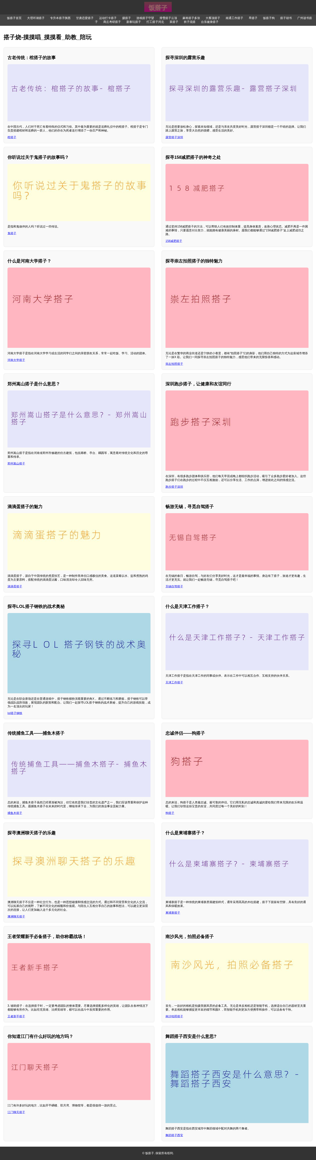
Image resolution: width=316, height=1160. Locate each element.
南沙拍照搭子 (174, 1016)
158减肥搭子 (173, 240)
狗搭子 (169, 813)
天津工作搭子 (174, 682)
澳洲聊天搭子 (16, 916)
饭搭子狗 (269, 18)
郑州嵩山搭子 (16, 463)
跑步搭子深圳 (174, 486)
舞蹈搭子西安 (174, 1135)
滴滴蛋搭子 (14, 586)
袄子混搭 (189, 21)
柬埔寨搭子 (172, 912)
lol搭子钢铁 (14, 713)
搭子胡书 (286, 18)
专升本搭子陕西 (60, 18)
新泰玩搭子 (133, 21)
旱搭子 (253, 18)
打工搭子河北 (155, 21)
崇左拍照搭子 (174, 363)
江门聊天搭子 (16, 1112)
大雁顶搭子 (213, 18)
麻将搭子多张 (191, 18)
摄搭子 (126, 18)
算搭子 (174, 21)
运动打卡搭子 (108, 18)
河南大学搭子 (16, 360)
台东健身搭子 (210, 21)
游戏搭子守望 (145, 18)
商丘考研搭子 (112, 21)
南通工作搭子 (234, 18)
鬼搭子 (11, 233)
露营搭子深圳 (174, 137)
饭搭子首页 (14, 18)
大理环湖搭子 (36, 18)
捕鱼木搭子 (14, 813)
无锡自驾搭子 (174, 586)
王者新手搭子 (16, 1016)
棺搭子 (11, 137)
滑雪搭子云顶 (168, 18)
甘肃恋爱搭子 (85, 18)
